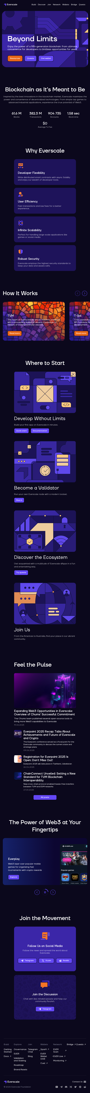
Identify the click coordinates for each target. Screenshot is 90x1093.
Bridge (74, 5)
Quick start (21, 431)
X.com (48, 960)
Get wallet (46, 58)
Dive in (19, 500)
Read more (15, 333)
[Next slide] (84, 293)
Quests (82, 5)
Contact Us (77, 1082)
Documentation (40, 431)
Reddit (66, 960)
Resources (15, 58)
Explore (13, 877)
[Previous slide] (77, 293)
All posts (45, 797)
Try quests (21, 572)
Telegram (29, 960)
